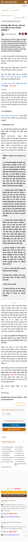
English (24, 5)
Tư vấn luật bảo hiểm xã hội (8, 457)
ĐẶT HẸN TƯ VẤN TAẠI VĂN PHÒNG (14, 495)
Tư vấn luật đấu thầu (19, 459)
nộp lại (4, 437)
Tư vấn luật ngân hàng (20, 461)
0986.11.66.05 (13, 513)
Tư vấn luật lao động (6, 449)
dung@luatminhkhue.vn (13, 534)
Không (8, 413)
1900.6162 (17, 489)
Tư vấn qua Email (14, 429)
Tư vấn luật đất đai (6, 455)
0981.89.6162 (13, 531)
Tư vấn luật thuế (18, 449)
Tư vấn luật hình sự (19, 451)
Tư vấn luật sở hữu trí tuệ (7, 451)
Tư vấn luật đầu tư (19, 447)
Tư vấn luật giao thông (20, 457)
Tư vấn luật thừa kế (19, 453)
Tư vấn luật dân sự (6, 453)
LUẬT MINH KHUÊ (11, 2)
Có (3, 413)
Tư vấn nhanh (14, 425)
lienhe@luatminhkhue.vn (14, 516)
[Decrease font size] (23, 18)
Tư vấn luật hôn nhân (19, 455)
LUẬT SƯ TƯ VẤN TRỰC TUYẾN (14, 492)
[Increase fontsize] (26, 18)
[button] (26, 34)
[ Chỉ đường (17, 528)
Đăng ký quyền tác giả (7, 466)
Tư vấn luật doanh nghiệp (7, 447)
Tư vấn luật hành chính (7, 459)
